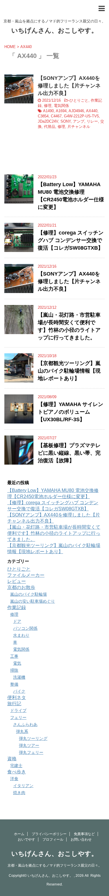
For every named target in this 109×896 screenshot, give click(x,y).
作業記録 (16, 607)
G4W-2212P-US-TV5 (81, 116)
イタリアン (23, 785)
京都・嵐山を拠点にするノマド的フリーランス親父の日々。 (55, 865)
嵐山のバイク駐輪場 (28, 594)
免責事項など (84, 834)
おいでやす (26, 839)
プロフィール (52, 839)
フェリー (18, 717)
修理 (47, 105)
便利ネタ (16, 697)
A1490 (48, 111)
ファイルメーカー (25, 575)
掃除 (14, 670)
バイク (19, 691)
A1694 (61, 111)
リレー (92, 121)
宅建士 (16, 765)
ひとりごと (78, 100)
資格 (12, 758)
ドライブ (18, 710)
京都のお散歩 (21, 587)
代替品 (49, 126)
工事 (14, 656)
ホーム (19, 834)
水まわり (21, 635)
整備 (14, 684)
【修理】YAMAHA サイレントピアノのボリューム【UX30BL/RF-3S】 (70, 411)
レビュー (16, 581)
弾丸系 (22, 731)
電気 (17, 663)
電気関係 (61, 105)
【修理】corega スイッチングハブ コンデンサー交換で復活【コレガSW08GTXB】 (70, 240)
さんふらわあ (25, 724)
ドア (17, 621)
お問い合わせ (81, 839)
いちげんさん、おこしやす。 (54, 30)
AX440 (91, 111)
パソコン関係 (25, 628)
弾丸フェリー (31, 752)
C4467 (56, 116)
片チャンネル (78, 126)
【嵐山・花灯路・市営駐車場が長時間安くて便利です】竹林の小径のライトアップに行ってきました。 (53, 533)
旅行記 (14, 703)
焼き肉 (19, 792)
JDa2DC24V (48, 121)
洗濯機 (19, 677)
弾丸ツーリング (33, 738)
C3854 (43, 116)
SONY (65, 121)
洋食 (14, 778)
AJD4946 (76, 111)
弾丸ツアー (29, 745)
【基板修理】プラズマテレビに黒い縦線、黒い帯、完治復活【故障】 (69, 452)
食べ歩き (16, 771)
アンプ (78, 121)
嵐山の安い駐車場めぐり (32, 601)
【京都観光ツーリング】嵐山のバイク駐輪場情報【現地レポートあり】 (69, 370)
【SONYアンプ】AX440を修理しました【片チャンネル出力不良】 (69, 85)
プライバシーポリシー (49, 834)
